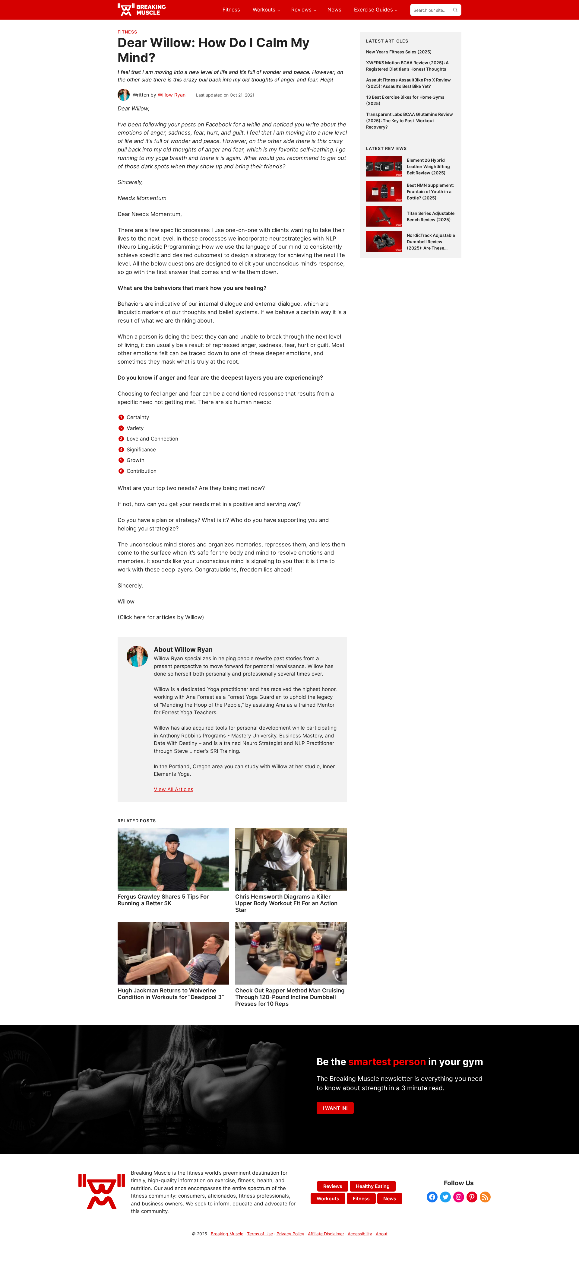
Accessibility (360, 1233)
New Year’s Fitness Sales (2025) (399, 51)
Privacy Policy (290, 1233)
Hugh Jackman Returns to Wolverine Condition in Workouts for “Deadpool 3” (171, 993)
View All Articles (173, 789)
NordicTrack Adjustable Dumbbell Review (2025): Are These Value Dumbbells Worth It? (431, 248)
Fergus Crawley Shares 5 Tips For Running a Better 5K (163, 899)
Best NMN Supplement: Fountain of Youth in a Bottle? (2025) (430, 191)
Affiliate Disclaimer (326, 1233)
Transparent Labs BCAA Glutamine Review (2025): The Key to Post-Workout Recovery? (409, 120)
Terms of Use (260, 1233)
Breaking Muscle (227, 1233)
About (382, 1233)
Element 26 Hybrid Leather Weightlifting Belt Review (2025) (428, 166)
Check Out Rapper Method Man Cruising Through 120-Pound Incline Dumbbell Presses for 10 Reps (290, 997)
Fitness (127, 31)
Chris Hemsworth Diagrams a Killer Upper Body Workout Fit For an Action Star (286, 903)
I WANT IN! (335, 1108)
